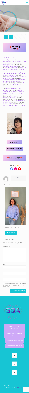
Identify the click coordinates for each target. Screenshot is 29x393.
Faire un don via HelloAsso (14, 328)
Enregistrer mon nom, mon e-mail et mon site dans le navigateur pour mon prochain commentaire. (14, 285)
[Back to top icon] (14, 382)
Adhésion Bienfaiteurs (14, 341)
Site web (5, 277)
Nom (4, 264)
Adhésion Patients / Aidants (14, 335)
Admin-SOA (16, 178)
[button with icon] (14, 355)
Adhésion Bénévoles (14, 346)
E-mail (4, 270)
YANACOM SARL (19, 387)
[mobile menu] (26, 2)
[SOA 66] (3, 2)
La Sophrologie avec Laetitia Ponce (11, 227)
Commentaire (6, 246)
